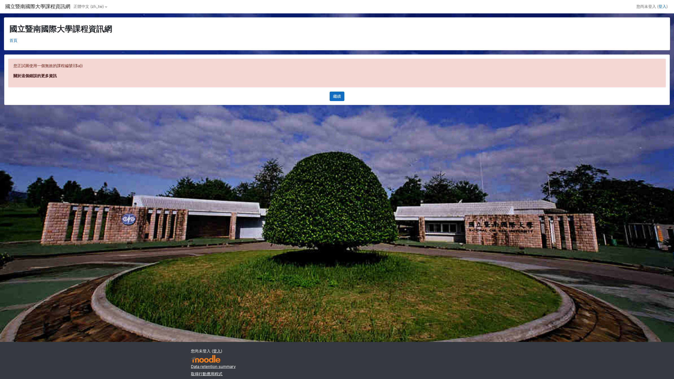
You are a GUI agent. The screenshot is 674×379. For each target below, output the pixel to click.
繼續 (337, 96)
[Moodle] (205, 359)
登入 (662, 6)
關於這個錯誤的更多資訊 (35, 75)
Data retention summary (213, 366)
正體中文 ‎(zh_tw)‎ (88, 6)
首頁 (13, 40)
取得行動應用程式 (206, 373)
